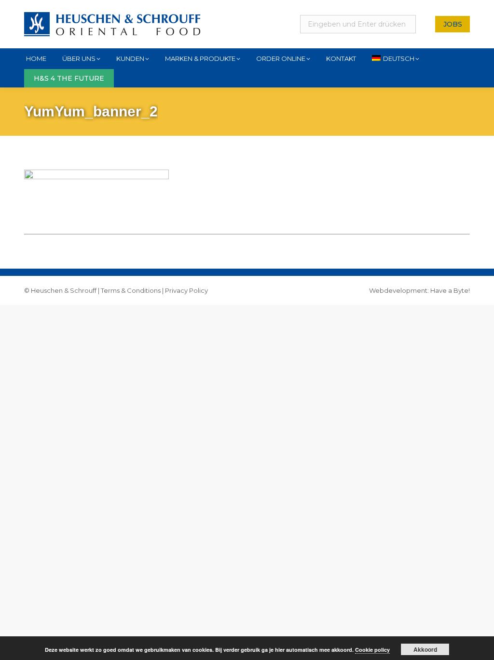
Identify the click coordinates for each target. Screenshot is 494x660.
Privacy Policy (186, 290)
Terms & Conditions (131, 290)
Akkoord (425, 649)
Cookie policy (372, 649)
